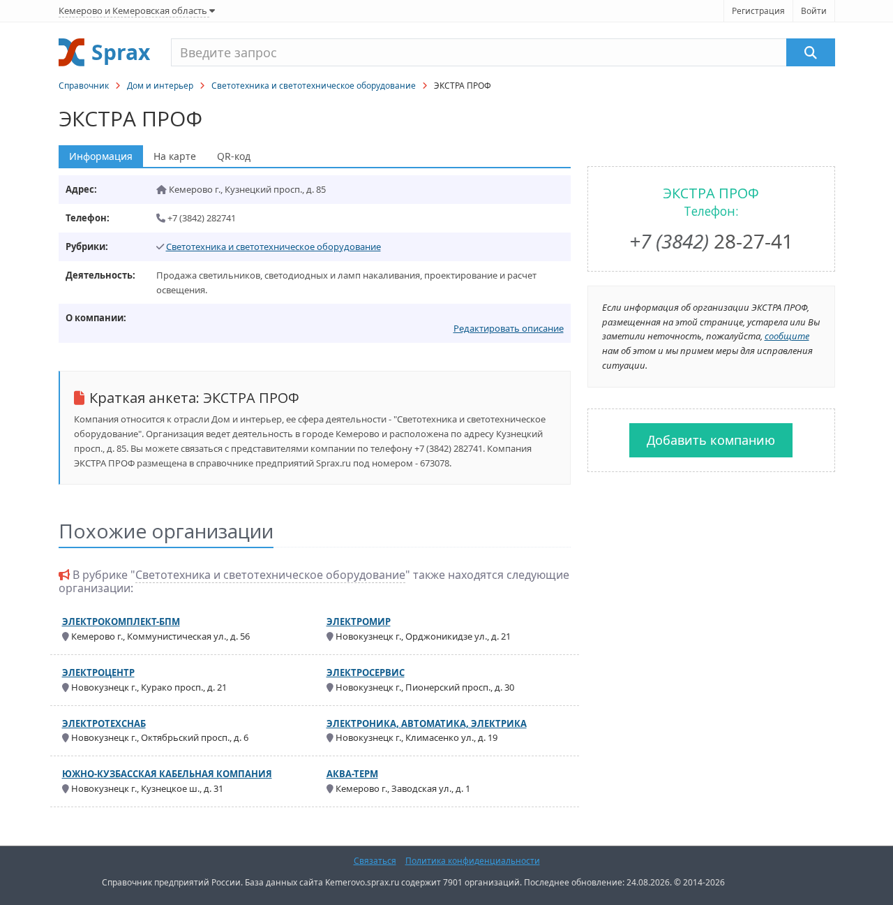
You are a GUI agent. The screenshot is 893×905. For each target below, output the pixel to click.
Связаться (375, 861)
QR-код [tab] (233, 156)
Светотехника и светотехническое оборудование (313, 85)
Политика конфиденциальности (472, 861)
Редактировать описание (508, 328)
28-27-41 (711, 241)
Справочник (84, 85)
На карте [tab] (174, 156)
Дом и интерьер (160, 85)
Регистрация (758, 11)
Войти (814, 11)
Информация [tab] (101, 156)
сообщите (787, 336)
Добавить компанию (711, 440)
